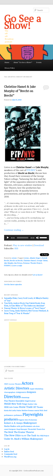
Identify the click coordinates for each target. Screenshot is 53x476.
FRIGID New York (12, 403)
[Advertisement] (26, 339)
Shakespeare (30, 422)
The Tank (31, 435)
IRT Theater (38, 407)
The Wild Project (43, 436)
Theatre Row (40, 429)
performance (8, 415)
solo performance (24, 426)
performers (18, 415)
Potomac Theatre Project (32, 263)
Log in (6, 449)
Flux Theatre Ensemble (14, 401)
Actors (14, 258)
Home (7, 62)
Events (39, 62)
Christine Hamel (29, 260)
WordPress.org (10, 456)
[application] (26, 238)
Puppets (21, 420)
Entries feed (9, 451)
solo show (36, 426)
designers (31, 392)
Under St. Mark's (12, 438)
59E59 (6, 384)
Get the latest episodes (13, 284)
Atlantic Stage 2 (35, 258)
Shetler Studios (10, 426)
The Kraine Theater (24, 432)
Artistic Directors (16, 388)
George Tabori (42, 260)
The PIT (23, 436)
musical (36, 410)
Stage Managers (21, 429)
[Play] (7, 237)
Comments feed (10, 454)
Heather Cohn (32, 404)
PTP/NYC (31, 170)
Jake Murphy (8, 263)
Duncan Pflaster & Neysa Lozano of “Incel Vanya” (25, 308)
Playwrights (33, 414)
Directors (12, 396)
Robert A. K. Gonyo (13, 423)
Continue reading (14, 229)
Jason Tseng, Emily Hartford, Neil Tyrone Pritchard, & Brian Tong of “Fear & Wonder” (26, 311)
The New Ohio (12, 435)
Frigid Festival (30, 401)
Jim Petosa (18, 263)
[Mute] (37, 237)
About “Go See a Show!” (22, 62)
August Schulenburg (36, 389)
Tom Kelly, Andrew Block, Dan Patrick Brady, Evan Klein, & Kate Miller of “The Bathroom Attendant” (24, 304)
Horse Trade (26, 407)
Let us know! (38, 275)
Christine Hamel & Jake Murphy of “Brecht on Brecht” (20, 91)
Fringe (24, 404)
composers (21, 392)
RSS (16, 248)
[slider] (44, 237)
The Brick (8, 432)
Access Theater (15, 384)
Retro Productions (31, 420)
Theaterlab (32, 429)
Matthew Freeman (28, 410)
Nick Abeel (43, 410)
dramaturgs (25, 397)
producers (11, 419)
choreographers (9, 392)
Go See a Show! (22, 22)
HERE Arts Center (11, 407)
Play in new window (22, 245)
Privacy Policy (10, 68)
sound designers (10, 429)
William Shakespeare (32, 438)
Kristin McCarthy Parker (12, 410)
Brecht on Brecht (16, 260)
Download (39, 245)
